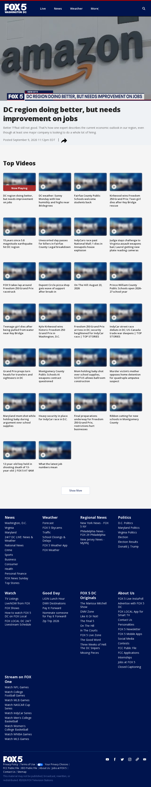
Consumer (11, 564)
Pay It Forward (51, 608)
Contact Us (125, 620)
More (94, 8)
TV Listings (11, 598)
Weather (50, 517)
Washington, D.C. (16, 523)
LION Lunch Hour (53, 598)
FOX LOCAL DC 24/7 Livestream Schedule (18, 622)
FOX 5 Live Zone (90, 635)
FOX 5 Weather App (54, 545)
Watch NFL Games (17, 687)
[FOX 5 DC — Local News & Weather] (18, 8)
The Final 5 (87, 621)
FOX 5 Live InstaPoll (130, 598)
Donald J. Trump (128, 546)
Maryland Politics (129, 528)
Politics (124, 517)
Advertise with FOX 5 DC (131, 605)
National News (14, 545)
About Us (126, 593)
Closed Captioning (129, 667)
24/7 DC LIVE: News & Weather (19, 538)
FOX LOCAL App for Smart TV (130, 613)
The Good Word (90, 640)
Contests (123, 643)
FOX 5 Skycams (52, 528)
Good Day (51, 593)
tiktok (137, 759)
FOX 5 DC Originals (88, 595)
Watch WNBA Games (18, 734)
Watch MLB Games (17, 700)
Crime (8, 550)
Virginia (9, 528)
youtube (107, 759)
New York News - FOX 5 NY (94, 524)
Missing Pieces (89, 653)
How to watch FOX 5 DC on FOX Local (18, 614)
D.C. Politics (125, 523)
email (145, 759)
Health (9, 569)
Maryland (11, 532)
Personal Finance (16, 573)
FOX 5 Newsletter (129, 629)
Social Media (126, 638)
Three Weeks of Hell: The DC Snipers (93, 646)
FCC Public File (127, 648)
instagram (130, 759)
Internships (125, 657)
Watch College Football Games (15, 693)
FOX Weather (50, 550)
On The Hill (87, 625)
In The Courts (89, 630)
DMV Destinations (54, 603)
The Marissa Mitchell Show (93, 605)
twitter (122, 759)
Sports (9, 555)
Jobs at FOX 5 (126, 662)
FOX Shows (12, 608)
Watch (10, 593)
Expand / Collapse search (144, 8)
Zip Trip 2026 (50, 621)
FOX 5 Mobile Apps (130, 634)
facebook (115, 759)
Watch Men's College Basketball (18, 719)
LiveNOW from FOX (17, 603)
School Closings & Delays (53, 538)
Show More (75, 490)
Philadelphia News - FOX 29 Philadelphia (92, 533)
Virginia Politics (127, 532)
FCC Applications (128, 653)
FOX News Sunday (16, 578)
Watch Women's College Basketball (16, 727)
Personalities (126, 624)
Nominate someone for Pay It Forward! (55, 614)
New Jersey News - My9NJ (92, 541)
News (10, 517)
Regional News (93, 517)
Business (10, 559)
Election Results (128, 542)
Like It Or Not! (89, 616)
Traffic (46, 532)
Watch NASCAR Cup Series (17, 706)
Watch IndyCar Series (18, 713)
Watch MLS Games (17, 739)
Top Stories (12, 583)
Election (123, 537)
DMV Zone (87, 611)
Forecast (48, 523)
